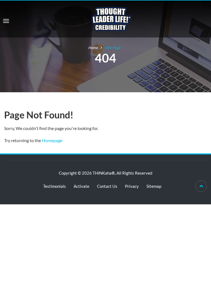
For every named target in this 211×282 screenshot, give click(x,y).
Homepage (52, 140)
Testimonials (54, 186)
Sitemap (153, 186)
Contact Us (107, 186)
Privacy (132, 186)
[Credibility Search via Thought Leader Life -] (111, 18)
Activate (81, 186)
